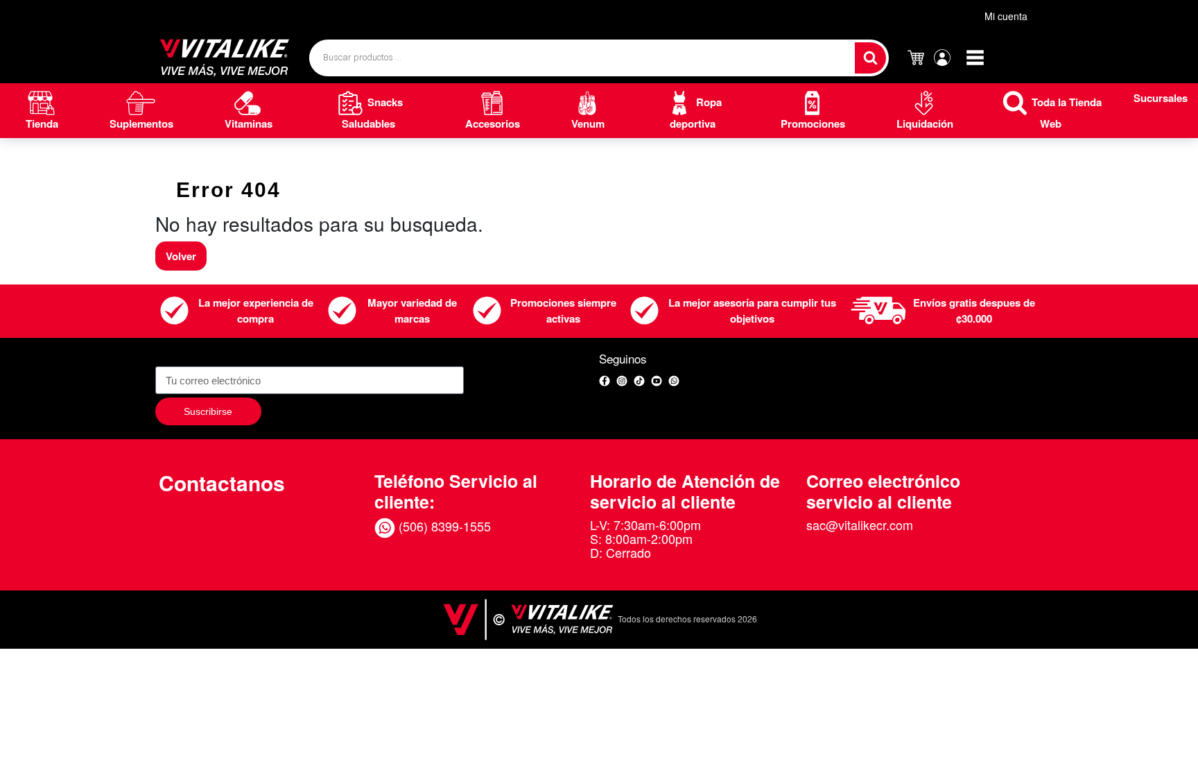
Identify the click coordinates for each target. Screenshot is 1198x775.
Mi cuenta (1005, 16)
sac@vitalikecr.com (859, 525)
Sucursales (1161, 97)
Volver (181, 256)
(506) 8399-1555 (443, 526)
